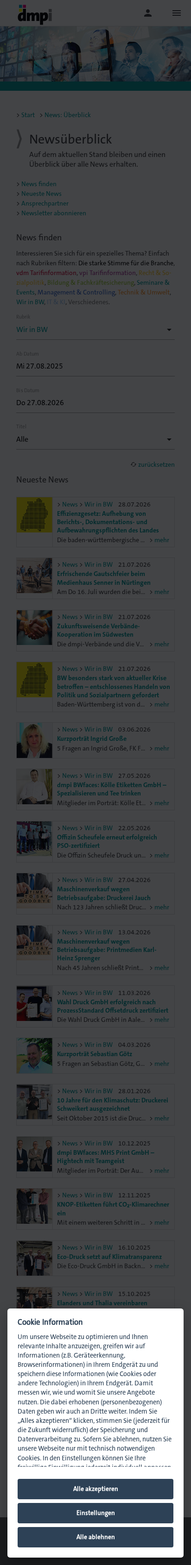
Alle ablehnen (95, 1537)
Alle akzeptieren (95, 1489)
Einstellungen (95, 1513)
